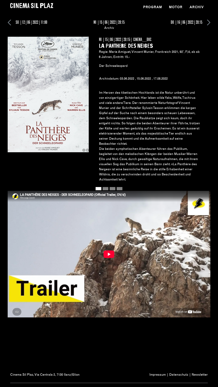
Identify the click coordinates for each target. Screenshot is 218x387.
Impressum (157, 374)
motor (175, 7)
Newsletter (200, 374)
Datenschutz (178, 374)
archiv (196, 7)
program (152, 7)
